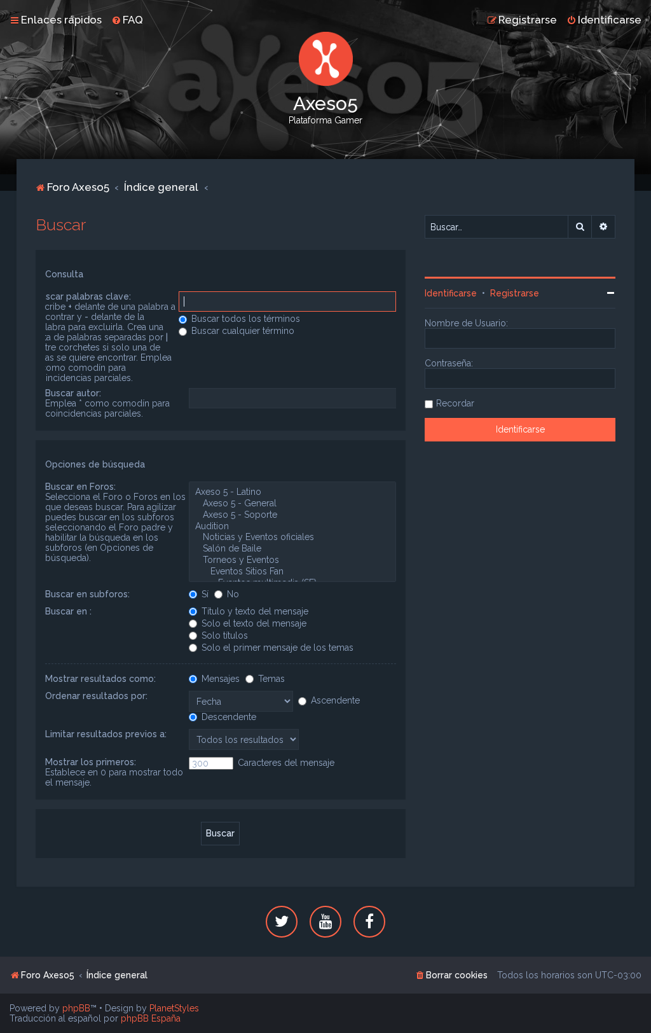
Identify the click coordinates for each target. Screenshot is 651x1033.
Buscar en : (68, 611)
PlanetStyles (174, 1008)
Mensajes (219, 679)
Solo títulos (223, 635)
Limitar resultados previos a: (106, 734)
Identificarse (451, 293)
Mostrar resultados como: (100, 679)
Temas (270, 679)
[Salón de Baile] (292, 549)
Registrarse (514, 293)
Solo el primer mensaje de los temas (276, 647)
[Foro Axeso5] (325, 59)
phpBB (76, 1008)
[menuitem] (127, 20)
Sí (204, 594)
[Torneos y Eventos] (292, 560)
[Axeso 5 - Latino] (292, 492)
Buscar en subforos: (87, 594)
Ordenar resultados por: (96, 696)
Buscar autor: (73, 393)
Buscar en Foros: (80, 487)
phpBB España (151, 1018)
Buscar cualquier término (241, 331)
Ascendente (334, 700)
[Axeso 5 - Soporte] (292, 515)
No (231, 594)
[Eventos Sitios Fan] (292, 572)
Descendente (227, 717)
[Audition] (292, 526)
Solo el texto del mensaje (252, 623)
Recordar (455, 403)
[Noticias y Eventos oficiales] (292, 537)
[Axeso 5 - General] (292, 504)
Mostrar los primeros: (90, 762)
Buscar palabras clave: (83, 296)
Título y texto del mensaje (253, 611)
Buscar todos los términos (244, 319)
